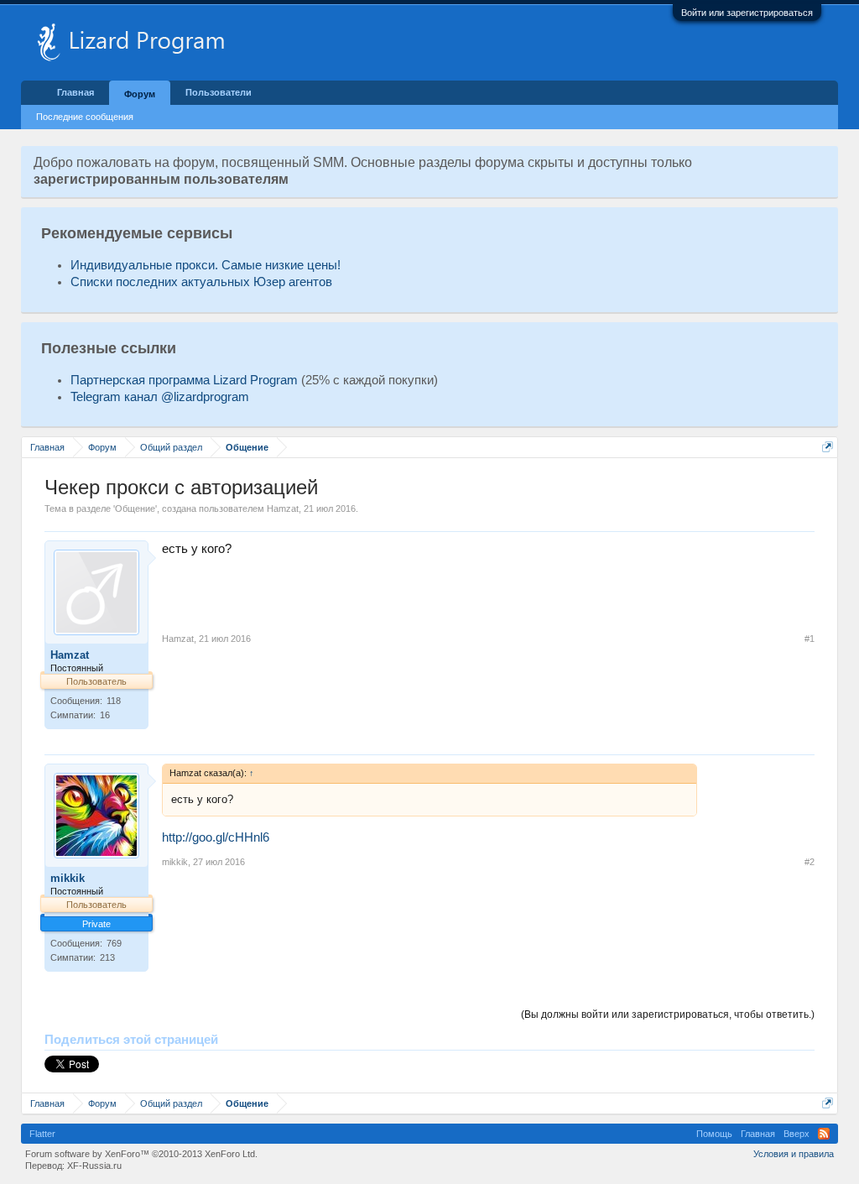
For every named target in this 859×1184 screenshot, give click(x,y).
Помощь (714, 1134)
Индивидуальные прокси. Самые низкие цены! (205, 265)
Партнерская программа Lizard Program (184, 380)
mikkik (67, 878)
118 (114, 701)
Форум (139, 94)
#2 (809, 862)
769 (114, 943)
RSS (824, 1134)
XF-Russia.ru (94, 1166)
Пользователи (218, 92)
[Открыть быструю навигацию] (827, 446)
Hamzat (283, 508)
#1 (809, 639)
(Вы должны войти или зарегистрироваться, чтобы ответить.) (668, 1014)
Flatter (42, 1134)
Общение (135, 508)
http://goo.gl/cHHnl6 (215, 837)
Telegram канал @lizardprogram (159, 397)
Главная (75, 92)
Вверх (797, 1134)
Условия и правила (793, 1154)
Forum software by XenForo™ (141, 1154)
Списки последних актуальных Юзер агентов (201, 282)
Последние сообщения (84, 117)
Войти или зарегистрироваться (747, 13)
